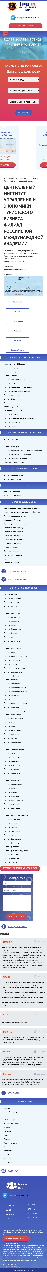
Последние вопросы (17, 927)
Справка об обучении (12, 543)
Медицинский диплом (13, 410)
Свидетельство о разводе (14, 535)
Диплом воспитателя (12, 649)
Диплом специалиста (12, 368)
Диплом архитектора (12, 610)
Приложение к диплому (13, 555)
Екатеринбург (9, 1120)
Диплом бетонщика (12, 617)
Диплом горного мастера (14, 668)
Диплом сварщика (11, 812)
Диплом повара (10, 792)
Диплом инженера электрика (16, 711)
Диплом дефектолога (13, 676)
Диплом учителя (10, 835)
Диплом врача (10, 652)
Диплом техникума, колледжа (16, 458)
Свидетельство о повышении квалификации (22, 512)
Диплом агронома (11, 602)
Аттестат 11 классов (12, 495)
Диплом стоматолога (12, 819)
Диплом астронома (12, 614)
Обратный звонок (25, 25)
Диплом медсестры (12, 757)
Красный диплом (11, 407)
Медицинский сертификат (14, 520)
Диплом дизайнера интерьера (16, 687)
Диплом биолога (11, 625)
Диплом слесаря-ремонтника (16, 816)
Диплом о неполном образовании (18, 387)
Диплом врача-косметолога (15, 656)
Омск (6, 1135)
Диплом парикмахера (13, 784)
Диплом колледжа (11, 447)
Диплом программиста (13, 800)
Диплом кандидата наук (14, 475)
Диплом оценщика (11, 781)
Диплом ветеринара (12, 637)
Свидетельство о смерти (14, 539)
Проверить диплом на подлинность (20, 868)
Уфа (5, 1147)
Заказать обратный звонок (16, 1239)
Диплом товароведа (12, 831)
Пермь (6, 1154)
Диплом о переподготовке (15, 516)
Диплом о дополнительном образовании (21, 418)
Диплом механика (11, 769)
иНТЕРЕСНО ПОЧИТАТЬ (17, 579)
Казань (7, 1127)
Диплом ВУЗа (9, 399)
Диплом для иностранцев (14, 379)
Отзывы (31, 1209)
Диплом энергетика (12, 858)
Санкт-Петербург (11, 1112)
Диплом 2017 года (11, 414)
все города (13, 1171)
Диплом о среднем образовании (17, 454)
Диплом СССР (9, 383)
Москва (7, 1108)
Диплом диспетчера (12, 695)
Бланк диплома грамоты (14, 559)
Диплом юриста (10, 862)
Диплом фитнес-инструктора (16, 851)
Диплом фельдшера (12, 843)
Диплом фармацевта (12, 839)
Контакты (32, 1213)
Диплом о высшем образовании (17, 391)
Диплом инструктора (12, 715)
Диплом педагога (11, 788)
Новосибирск (9, 1116)
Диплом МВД (9, 753)
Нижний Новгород (11, 1123)
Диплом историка (11, 722)
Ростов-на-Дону (10, 1143)
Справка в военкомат (12, 563)
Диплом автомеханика (13, 594)
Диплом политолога (12, 796)
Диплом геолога (10, 664)
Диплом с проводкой (12, 426)
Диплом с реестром (12, 422)
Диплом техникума (11, 443)
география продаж (17, 571)
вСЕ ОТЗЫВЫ (13, 1093)
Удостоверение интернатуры (16, 524)
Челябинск (8, 1131)
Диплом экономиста (12, 854)
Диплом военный (11, 645)
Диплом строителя (11, 823)
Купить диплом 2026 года (14, 364)
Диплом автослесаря (12, 598)
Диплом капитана (11, 726)
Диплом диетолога (11, 680)
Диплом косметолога (12, 730)
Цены (8, 1210)
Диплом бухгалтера (12, 633)
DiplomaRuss (22, 1186)
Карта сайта (33, 1218)
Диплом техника (10, 827)
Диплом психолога (11, 804)
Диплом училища (11, 439)
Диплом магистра (11, 376)
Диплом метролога (12, 765)
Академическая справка (14, 403)
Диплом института (11, 395)
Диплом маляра (10, 738)
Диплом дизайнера (12, 683)
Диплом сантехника (12, 808)
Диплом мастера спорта (14, 750)
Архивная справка (11, 547)
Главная (7, 176)
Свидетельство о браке (13, 532)
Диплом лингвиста (11, 734)
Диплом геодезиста (12, 660)
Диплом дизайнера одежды (15, 691)
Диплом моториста (12, 773)
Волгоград (8, 1162)
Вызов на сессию (11, 551)
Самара (7, 1139)
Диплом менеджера (12, 761)
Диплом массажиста (12, 742)
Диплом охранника (11, 777)
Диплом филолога (11, 847)
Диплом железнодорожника (15, 703)
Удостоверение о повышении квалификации (22, 508)
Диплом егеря (9, 699)
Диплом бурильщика (12, 629)
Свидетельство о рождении (15, 528)
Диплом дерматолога (13, 672)
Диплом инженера (11, 707)
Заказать (10, 1214)
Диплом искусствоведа (13, 718)
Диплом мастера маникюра (15, 746)
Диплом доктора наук (13, 479)
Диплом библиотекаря (13, 621)
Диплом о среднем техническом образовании (23, 450)
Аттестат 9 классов (12, 492)
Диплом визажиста (12, 641)
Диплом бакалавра (12, 372)
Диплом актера (10, 606)
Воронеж (7, 1158)
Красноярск (8, 1151)
